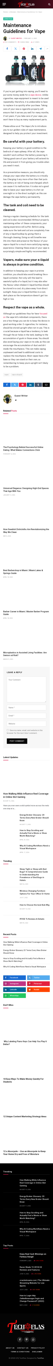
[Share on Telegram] (41, 48)
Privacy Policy (38, 1348)
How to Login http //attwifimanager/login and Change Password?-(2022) (32, 1298)
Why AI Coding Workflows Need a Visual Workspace (24, 967)
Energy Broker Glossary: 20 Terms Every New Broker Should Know (34, 818)
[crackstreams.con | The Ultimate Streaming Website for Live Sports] (10, 1284)
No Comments (10, 42)
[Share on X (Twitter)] (16, 48)
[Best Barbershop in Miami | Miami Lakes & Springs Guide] (26, 554)
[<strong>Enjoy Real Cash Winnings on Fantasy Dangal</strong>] (10, 1257)
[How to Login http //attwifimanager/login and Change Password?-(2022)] (10, 1299)
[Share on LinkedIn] (32, 48)
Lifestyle (12, 12)
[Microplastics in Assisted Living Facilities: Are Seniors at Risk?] (26, 636)
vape (7, 375)
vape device (35, 95)
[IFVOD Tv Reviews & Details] (10, 922)
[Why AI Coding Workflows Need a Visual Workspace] (10, 849)
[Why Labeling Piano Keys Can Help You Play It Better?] (26, 1025)
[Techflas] (26, 4)
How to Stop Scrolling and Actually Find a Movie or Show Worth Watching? (33, 833)
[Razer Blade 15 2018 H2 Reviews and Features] (10, 1270)
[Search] (49, 4)
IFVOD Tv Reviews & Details (32, 919)
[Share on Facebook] (7, 48)
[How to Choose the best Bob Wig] (10, 908)
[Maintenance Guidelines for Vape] (26, 70)
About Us (10, 1348)
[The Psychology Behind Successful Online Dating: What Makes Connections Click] (26, 430)
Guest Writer (16, 38)
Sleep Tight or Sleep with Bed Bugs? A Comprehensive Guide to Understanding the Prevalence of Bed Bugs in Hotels (34, 874)
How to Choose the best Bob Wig (34, 905)
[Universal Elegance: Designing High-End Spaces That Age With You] (26, 471)
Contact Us (22, 1348)
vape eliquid (17, 375)
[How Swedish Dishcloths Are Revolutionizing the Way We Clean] (26, 513)
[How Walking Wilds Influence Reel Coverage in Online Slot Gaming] (26, 777)
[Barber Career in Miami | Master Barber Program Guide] (26, 595)
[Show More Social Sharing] (47, 48)
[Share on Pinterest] (24, 48)
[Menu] (4, 4)
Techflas (40, 1358)
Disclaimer (37, 1352)
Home (5, 12)
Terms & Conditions (20, 1352)
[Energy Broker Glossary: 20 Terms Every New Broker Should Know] (10, 818)
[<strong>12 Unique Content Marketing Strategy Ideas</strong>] (26, 1100)
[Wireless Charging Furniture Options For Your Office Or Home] (10, 894)
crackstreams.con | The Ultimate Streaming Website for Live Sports (35, 1283)
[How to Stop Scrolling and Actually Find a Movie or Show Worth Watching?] (10, 834)
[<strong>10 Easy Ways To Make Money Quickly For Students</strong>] (26, 1062)
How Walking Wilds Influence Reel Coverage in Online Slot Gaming (33, 1183)
